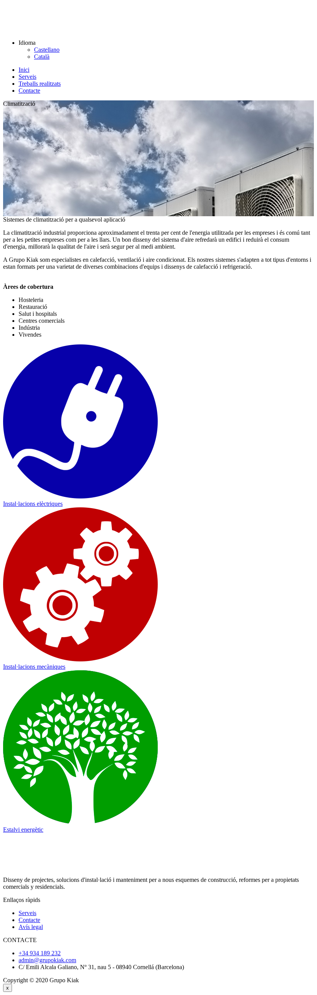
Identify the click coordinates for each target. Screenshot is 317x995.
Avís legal (31, 927)
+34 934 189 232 (40, 953)
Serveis (27, 76)
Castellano (47, 49)
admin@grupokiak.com (47, 960)
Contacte (29, 90)
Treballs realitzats (40, 83)
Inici (24, 69)
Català (41, 56)
